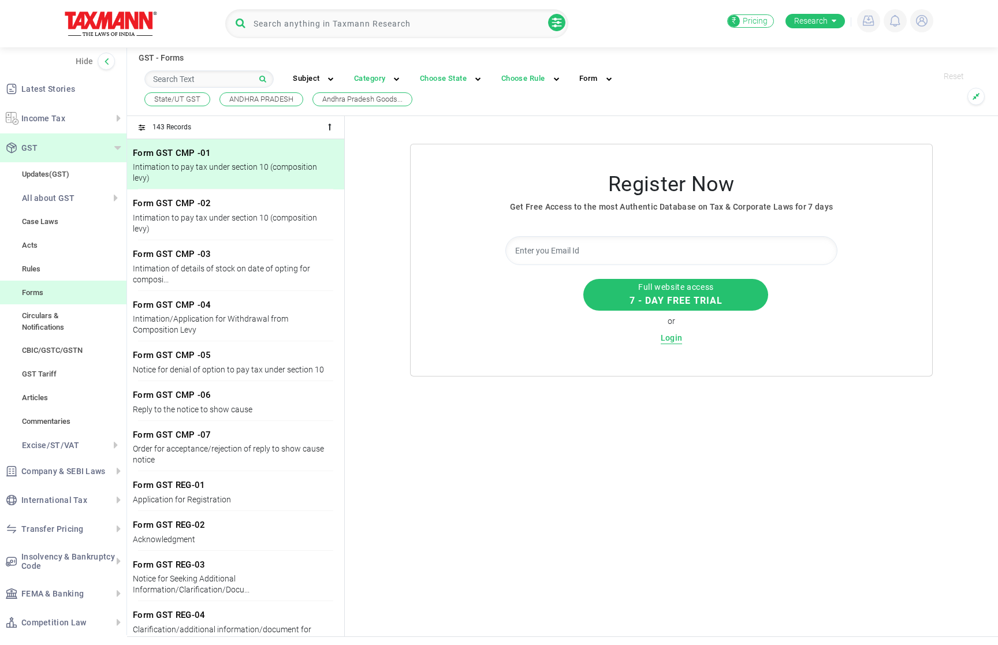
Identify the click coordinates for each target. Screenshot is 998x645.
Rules (31, 268)
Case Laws (40, 221)
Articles (35, 397)
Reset (954, 76)
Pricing (750, 21)
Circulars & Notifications (43, 321)
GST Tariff (39, 374)
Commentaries (46, 421)
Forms (32, 292)
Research (811, 20)
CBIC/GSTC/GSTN (52, 350)
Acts (30, 245)
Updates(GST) (45, 174)
